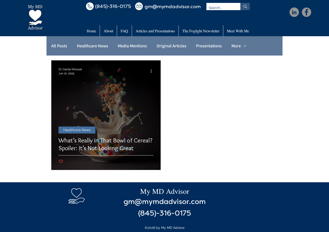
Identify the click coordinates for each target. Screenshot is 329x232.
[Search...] (245, 6)
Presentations (209, 46)
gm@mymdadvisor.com (165, 202)
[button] (108, 30)
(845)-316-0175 (164, 213)
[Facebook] (306, 12)
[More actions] (153, 71)
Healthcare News (92, 46)
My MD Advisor (164, 191)
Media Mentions (132, 46)
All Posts (59, 46)
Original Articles (171, 46)
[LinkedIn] (294, 12)
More (236, 46)
